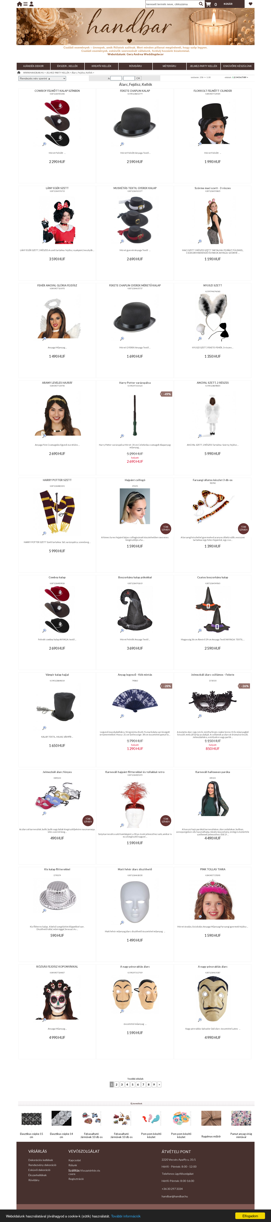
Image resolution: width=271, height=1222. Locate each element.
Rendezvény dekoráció (42, 1165)
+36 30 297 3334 (172, 1188)
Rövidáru (33, 1180)
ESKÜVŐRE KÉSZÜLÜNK (237, 66)
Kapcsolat (74, 1160)
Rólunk (72, 1165)
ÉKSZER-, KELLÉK (67, 66)
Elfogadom (250, 1215)
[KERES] (201, 4)
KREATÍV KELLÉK (101, 66)
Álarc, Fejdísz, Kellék (82, 72)
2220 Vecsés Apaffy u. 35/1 (179, 1159)
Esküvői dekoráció (39, 1170)
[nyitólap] (19, 4)
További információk (126, 1215)
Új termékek (136, 1103)
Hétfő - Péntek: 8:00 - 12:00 (179, 1166)
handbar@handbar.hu (175, 1196)
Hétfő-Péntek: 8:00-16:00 (178, 1180)
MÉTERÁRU (169, 66)
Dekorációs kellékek (40, 1160)
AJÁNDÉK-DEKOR (33, 66)
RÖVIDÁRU (135, 66)
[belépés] (31, 4)
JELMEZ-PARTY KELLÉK (203, 66)
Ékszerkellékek (37, 1175)
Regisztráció (76, 1178)
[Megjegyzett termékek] (250, 4)
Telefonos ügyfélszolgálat (178, 1173)
